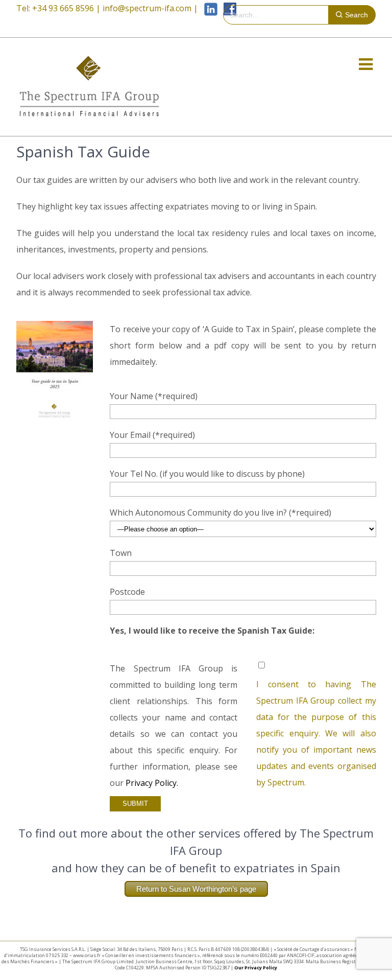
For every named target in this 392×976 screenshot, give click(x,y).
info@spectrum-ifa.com (147, 8)
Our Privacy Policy (255, 967)
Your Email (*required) (152, 434)
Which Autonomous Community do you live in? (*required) (220, 512)
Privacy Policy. (152, 782)
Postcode (127, 591)
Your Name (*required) (154, 396)
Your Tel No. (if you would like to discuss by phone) (207, 473)
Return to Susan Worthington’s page (196, 889)
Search (356, 15)
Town (121, 553)
